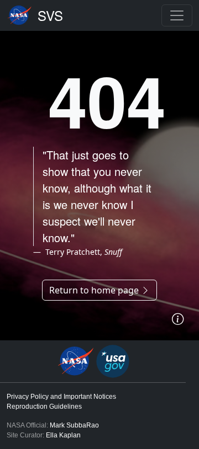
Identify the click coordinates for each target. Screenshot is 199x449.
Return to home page (95, 290)
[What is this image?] (177, 319)
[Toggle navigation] (176, 15)
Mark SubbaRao (74, 425)
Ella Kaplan (63, 435)
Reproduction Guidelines (44, 406)
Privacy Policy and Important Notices (61, 396)
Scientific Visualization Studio (50, 15)
